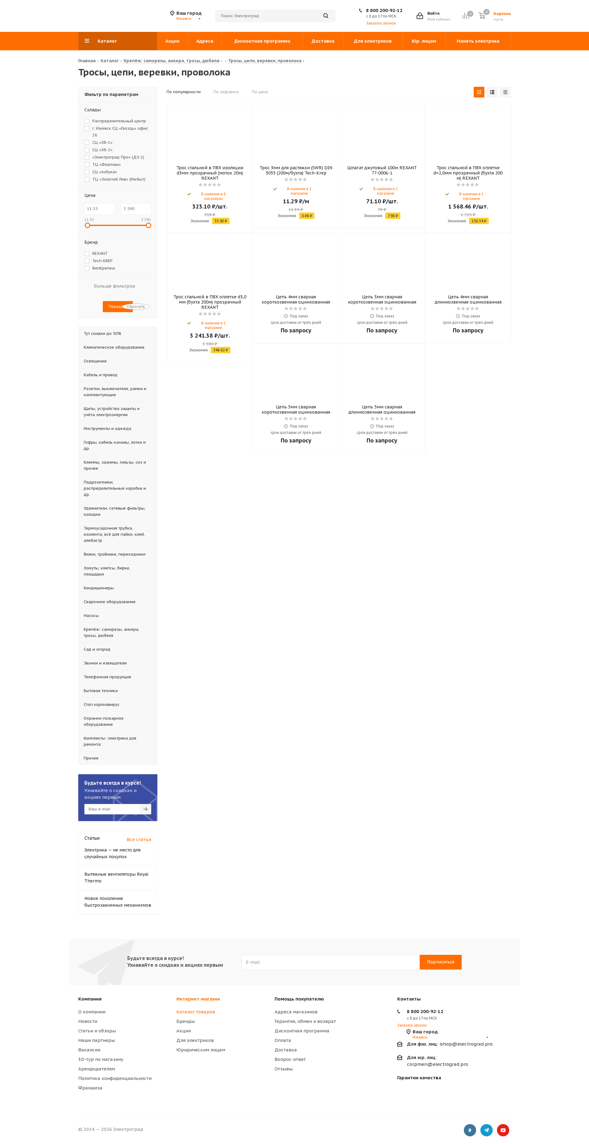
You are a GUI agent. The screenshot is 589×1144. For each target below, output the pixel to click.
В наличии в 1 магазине (299, 191)
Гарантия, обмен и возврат (305, 1021)
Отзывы (284, 1069)
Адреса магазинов (296, 1012)
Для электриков (195, 1040)
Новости (87, 1021)
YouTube (503, 1130)
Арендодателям (96, 1069)
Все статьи (139, 839)
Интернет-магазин (198, 999)
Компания (90, 999)
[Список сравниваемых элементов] (465, 16)
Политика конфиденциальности (115, 1078)
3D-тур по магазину (100, 1059)
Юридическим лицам (200, 1050)
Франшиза (90, 1088)
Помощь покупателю (299, 999)
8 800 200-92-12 (384, 10)
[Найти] (325, 16)
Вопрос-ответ (290, 1059)
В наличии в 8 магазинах (213, 196)
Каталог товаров (195, 1012)
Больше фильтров (114, 286)
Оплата (283, 1040)
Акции (183, 1031)
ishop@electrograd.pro (450, 1044)
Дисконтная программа (302, 1031)
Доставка (286, 1050)
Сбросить (136, 306)
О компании (92, 1012)
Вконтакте (470, 1130)
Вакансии (89, 1050)
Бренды (185, 1021)
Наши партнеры (96, 1040)
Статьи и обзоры (97, 1031)
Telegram (486, 1130)
